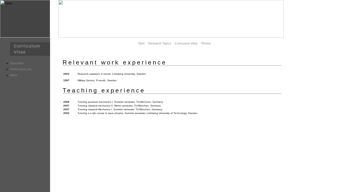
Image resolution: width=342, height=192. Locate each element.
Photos (206, 43)
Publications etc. (21, 69)
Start (141, 43)
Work (13, 75)
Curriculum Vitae (186, 43)
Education (17, 63)
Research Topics (159, 43)
